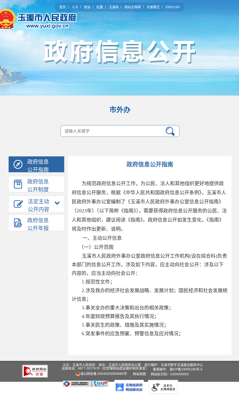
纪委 (99, 7)
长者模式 (153, 7)
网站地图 (140, 374)
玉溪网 (114, 7)
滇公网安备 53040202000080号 (103, 373)
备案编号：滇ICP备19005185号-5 (177, 369)
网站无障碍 (132, 7)
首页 (62, 7)
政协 (87, 7)
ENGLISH (172, 7)
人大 (75, 7)
